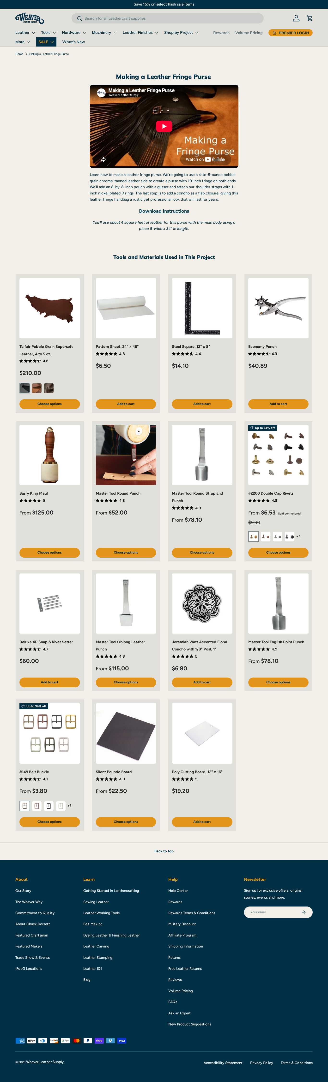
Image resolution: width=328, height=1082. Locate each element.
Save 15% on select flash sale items (164, 4)
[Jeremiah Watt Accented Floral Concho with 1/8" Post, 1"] (202, 603)
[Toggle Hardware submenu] (84, 32)
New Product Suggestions (189, 1024)
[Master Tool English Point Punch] (278, 603)
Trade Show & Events (32, 957)
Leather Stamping (97, 957)
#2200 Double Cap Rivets (270, 493)
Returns (174, 957)
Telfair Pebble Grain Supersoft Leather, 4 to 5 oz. (46, 350)
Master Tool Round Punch (118, 493)
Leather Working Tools (101, 913)
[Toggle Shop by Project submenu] (197, 32)
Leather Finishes (138, 32)
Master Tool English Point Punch (276, 642)
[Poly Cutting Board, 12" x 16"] (202, 733)
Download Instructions (164, 211)
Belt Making (93, 924)
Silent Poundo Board (114, 772)
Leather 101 (92, 968)
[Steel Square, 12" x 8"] (202, 308)
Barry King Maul (33, 493)
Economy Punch (262, 346)
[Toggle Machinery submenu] (115, 32)
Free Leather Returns (185, 968)
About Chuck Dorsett (32, 924)
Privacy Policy (261, 1063)
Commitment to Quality (35, 913)
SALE (43, 41)
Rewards (221, 32)
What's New (73, 41)
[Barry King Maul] (49, 455)
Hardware (71, 32)
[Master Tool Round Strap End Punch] (202, 455)
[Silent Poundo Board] (126, 733)
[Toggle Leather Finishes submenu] (156, 32)
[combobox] (168, 18)
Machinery (101, 32)
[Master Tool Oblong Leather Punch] (126, 603)
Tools (45, 32)
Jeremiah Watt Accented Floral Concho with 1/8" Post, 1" (199, 645)
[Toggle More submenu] (28, 42)
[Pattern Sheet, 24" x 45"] (126, 308)
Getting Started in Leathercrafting (111, 891)
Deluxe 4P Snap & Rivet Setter (46, 642)
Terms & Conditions (297, 1063)
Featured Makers (29, 946)
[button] (309, 18)
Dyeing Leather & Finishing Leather (111, 935)
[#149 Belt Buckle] (49, 733)
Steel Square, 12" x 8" (191, 346)
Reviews (175, 979)
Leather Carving (96, 946)
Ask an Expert (179, 1013)
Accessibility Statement (223, 1063)
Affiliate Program (182, 935)
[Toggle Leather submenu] (33, 32)
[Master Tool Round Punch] (126, 455)
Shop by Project (178, 32)
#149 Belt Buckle (34, 772)
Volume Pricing (249, 32)
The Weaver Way (29, 902)
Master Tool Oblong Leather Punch (120, 645)
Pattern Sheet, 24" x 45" (117, 346)
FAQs (172, 1002)
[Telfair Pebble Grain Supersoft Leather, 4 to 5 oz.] (49, 308)
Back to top (164, 851)
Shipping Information (185, 946)
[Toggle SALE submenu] (52, 42)
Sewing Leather (96, 902)
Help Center (178, 891)
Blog (87, 979)
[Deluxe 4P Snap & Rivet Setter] (49, 603)
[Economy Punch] (278, 308)
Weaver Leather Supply (45, 1062)
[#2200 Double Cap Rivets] (278, 455)
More (19, 41)
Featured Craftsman (31, 935)
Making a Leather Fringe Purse (49, 54)
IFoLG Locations (28, 968)
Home (19, 54)
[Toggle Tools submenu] (54, 32)
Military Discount (182, 924)
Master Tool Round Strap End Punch (197, 497)
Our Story (23, 891)
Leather (22, 32)
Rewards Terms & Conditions (191, 913)
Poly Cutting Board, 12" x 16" (197, 772)
